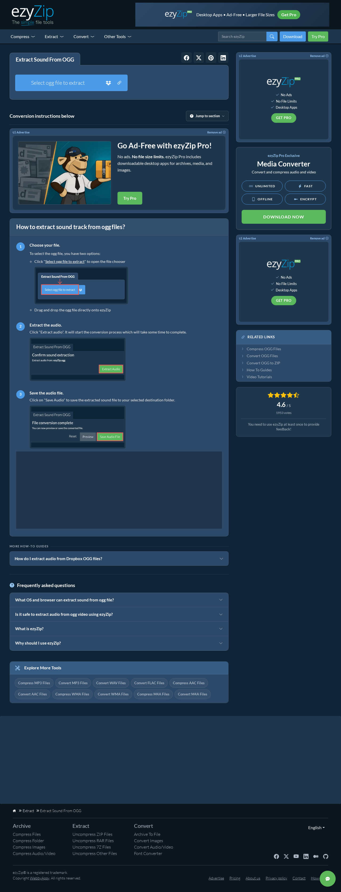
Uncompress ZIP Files (92, 834)
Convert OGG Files (262, 356)
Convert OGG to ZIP (263, 363)
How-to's (318, 878)
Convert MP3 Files (73, 683)
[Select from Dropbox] (108, 83)
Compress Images (29, 847)
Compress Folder (28, 840)
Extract (51, 36)
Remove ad (214, 132)
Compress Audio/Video (34, 853)
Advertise (23, 132)
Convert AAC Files (32, 694)
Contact (299, 878)
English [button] (314, 827)
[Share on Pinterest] (211, 57)
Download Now (283, 216)
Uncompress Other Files (94, 853)
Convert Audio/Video (153, 847)
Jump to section (208, 116)
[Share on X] (198, 57)
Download (292, 36)
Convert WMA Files (113, 694)
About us (253, 878)
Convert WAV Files (111, 683)
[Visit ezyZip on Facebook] (276, 856)
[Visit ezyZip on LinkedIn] (305, 856)
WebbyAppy (39, 878)
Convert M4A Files (192, 694)
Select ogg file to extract (58, 82)
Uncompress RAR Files (93, 840)
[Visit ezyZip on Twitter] (286, 856)
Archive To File (147, 834)
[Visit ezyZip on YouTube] (296, 856)
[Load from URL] (119, 83)
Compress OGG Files (264, 349)
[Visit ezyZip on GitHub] (325, 856)
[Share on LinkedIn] (223, 57)
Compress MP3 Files (34, 683)
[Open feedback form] (328, 879)
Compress (20, 36)
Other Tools (115, 36)
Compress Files (27, 834)
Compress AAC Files (189, 683)
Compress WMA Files (72, 694)
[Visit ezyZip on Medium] (315, 856)
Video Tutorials (259, 377)
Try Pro (318, 36)
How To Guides (259, 370)
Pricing (234, 878)
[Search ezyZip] (272, 36)
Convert (81, 36)
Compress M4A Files (153, 694)
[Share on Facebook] (186, 57)
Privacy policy (276, 878)
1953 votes (283, 413)
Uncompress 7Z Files (91, 847)
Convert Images (148, 840)
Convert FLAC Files (149, 683)
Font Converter (148, 853)
